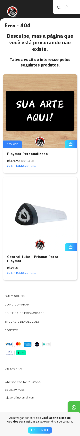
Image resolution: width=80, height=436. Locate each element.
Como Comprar (17, 304)
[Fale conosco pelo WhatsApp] (74, 407)
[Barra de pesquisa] (59, 7)
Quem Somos (15, 296)
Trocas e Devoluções (22, 321)
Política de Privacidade (24, 313)
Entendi (40, 430)
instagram (13, 368)
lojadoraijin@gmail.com (19, 397)
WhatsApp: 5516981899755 (23, 382)
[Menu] (74, 7)
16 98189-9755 (15, 390)
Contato (11, 330)
